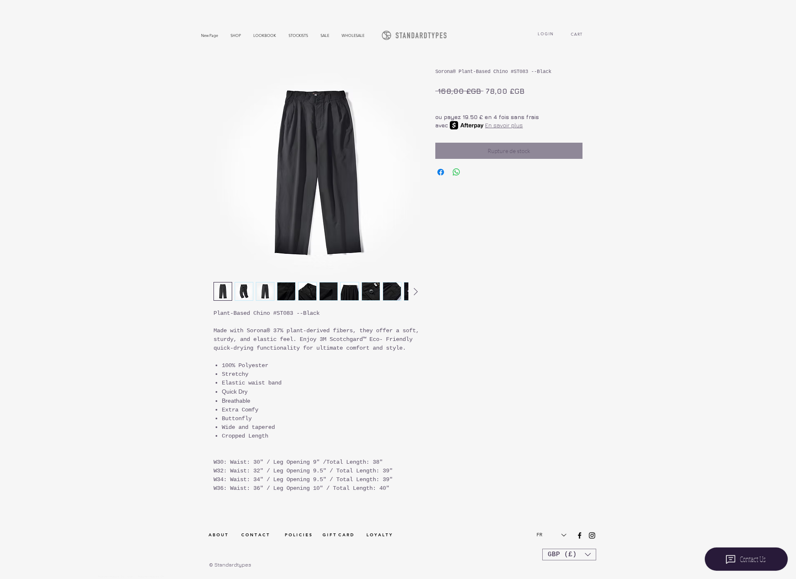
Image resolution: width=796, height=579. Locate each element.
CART (578, 34)
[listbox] (569, 554)
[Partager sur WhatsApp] (456, 172)
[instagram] (592, 535)
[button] (569, 554)
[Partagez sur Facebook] (441, 172)
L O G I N (545, 33)
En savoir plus (504, 125)
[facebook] (579, 535)
